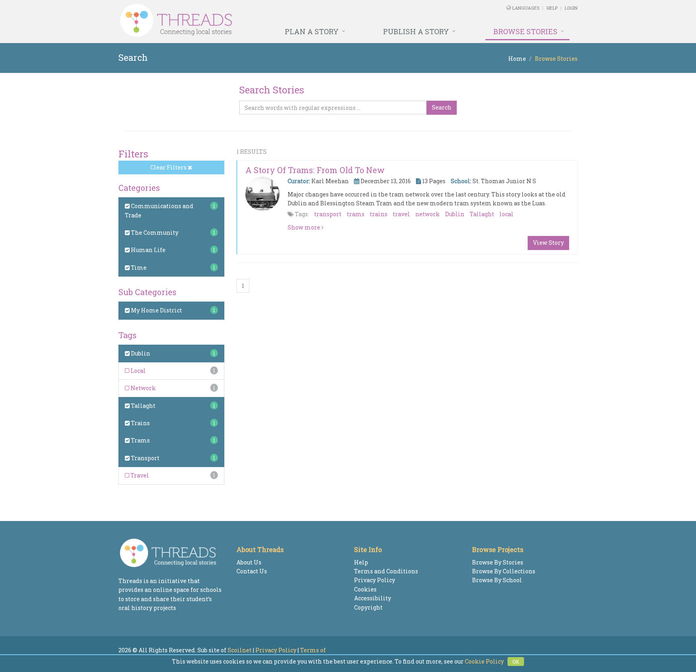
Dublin (140, 353)
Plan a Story (312, 31)
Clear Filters (169, 167)
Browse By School (497, 580)
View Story (548, 242)
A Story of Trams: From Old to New (315, 170)
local (506, 214)
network (427, 214)
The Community (154, 232)
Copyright (368, 607)
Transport (145, 458)
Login (571, 8)
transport (328, 214)
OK (515, 661)
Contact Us (251, 571)
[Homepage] (260, 20)
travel (401, 214)
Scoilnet (240, 650)
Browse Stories (525, 31)
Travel (139, 475)
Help (552, 8)
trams (356, 214)
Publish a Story (416, 31)
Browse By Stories (497, 562)
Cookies (365, 589)
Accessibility (372, 598)
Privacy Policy (374, 580)
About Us (248, 562)
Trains (140, 423)
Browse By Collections (503, 571)
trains (378, 214)
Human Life (148, 250)
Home (517, 58)
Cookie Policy (484, 661)
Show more (304, 227)
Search (442, 107)
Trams (140, 440)
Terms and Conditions (386, 571)
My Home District (156, 310)
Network (142, 388)
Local (137, 370)
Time (138, 267)
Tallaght (142, 405)
